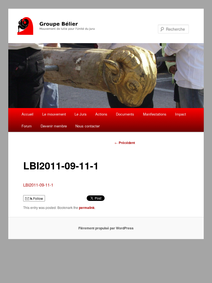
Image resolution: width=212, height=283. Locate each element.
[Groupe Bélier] (68, 26)
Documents (125, 114)
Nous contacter (87, 126)
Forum (27, 126)
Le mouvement (54, 114)
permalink (87, 207)
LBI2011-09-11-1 (38, 185)
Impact (180, 114)
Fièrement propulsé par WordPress (106, 228)
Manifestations (154, 114)
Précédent (125, 142)
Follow (37, 198)
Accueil (27, 114)
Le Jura (80, 114)
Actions (101, 114)
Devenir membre (54, 126)
